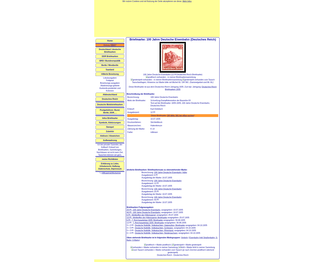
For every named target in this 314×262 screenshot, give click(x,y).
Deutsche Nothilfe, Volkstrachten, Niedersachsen (156, 233)
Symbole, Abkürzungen (110, 123)
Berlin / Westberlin (109, 65)
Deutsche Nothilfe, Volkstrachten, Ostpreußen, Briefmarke (160, 225)
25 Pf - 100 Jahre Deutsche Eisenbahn (143, 210)
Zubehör (110, 131)
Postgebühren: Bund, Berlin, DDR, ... (110, 111)
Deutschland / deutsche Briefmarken (110, 50)
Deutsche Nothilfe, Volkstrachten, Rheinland (154, 230)
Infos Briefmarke (110, 118)
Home (110, 41)
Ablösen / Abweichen (110, 136)
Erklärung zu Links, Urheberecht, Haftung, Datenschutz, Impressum (110, 166)
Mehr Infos (187, 1)
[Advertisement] (157, 20)
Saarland (110, 70)
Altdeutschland (110, 95)
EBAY (113, 45)
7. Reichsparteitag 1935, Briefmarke (148, 223)
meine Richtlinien (110, 159)
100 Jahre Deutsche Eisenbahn (168, 181)
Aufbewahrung (110, 140)
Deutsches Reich (110, 99)
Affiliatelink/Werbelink (111, 173)
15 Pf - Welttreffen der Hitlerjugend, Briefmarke (147, 218)
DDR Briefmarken (110, 56)
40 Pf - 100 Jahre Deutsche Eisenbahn (143, 212)
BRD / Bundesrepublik (109, 61)
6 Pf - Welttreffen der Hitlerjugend (141, 215)
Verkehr (184, 238)
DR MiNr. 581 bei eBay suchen (180, 116)
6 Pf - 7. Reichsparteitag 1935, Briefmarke (145, 220)
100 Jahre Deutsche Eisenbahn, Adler (170, 172)
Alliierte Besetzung (110, 74)
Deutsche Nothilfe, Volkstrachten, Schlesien (154, 228)
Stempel (110, 127)
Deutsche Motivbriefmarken (110, 104)
